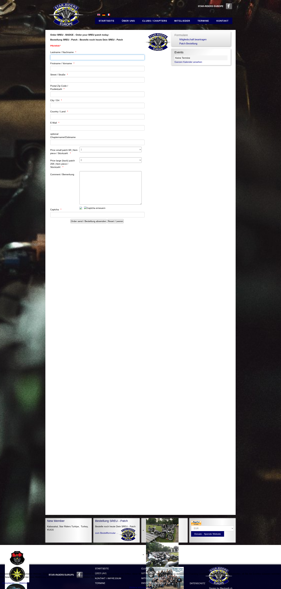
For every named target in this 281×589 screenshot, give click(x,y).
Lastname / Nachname (62, 52)
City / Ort (54, 100)
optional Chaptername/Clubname (63, 135)
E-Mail (53, 122)
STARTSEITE (102, 568)
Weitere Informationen (140, 587)
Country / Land (58, 111)
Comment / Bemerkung (62, 174)
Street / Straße (57, 74)
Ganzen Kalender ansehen (188, 62)
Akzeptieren (8, 583)
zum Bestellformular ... (106, 533)
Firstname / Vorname (61, 63)
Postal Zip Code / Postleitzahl (59, 87)
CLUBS (145, 568)
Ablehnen (24, 583)
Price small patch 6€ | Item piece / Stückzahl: (64, 152)
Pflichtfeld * (55, 46)
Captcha (54, 209)
